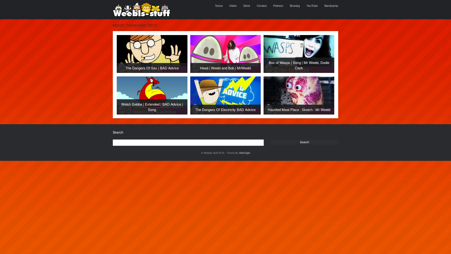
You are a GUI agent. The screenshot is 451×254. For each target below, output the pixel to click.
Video (233, 6)
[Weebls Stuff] (141, 10)
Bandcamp (331, 6)
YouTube (312, 6)
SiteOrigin (244, 153)
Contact (262, 6)
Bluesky (295, 6)
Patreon (278, 6)
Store (246, 6)
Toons (219, 6)
